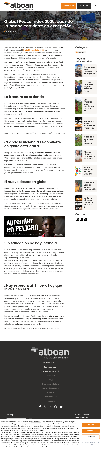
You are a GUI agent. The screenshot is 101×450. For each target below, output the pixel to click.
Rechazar (90, 431)
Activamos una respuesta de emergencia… (91, 70)
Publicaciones (51, 397)
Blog (50, 380)
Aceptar (91, 425)
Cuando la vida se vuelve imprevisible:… (91, 186)
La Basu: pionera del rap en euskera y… (89, 202)
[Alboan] (22, 5)
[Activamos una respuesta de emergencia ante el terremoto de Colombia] (78, 70)
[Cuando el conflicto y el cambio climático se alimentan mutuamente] (78, 140)
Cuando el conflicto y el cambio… (89, 140)
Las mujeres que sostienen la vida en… (89, 105)
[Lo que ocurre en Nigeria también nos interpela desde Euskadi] (78, 86)
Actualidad (50, 375)
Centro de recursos (50, 388)
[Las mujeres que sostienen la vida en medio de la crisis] (78, 105)
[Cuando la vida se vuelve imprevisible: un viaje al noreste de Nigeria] (78, 186)
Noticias (81, 52)
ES (93, 6)
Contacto (50, 401)
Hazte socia (69, 5)
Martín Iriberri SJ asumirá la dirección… (89, 155)
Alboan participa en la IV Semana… (89, 170)
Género (50, 392)
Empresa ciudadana (50, 384)
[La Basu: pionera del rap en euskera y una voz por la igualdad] (78, 202)
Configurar (91, 436)
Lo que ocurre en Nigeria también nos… (89, 86)
